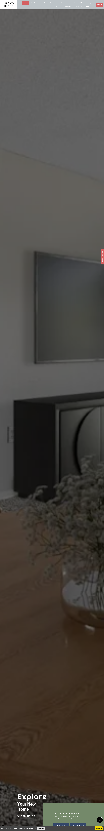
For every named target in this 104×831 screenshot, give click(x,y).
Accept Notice (99, 828)
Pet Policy (88, 3)
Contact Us (88, 6)
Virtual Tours (60, 3)
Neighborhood (68, 6)
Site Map (58, 6)
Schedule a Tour (72, 3)
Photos (51, 3)
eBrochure (79, 6)
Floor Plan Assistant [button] (102, 257)
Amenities (43, 3)
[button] (99, 5)
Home (25, 3)
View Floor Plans (61, 825)
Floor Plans (34, 3)
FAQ (81, 3)
